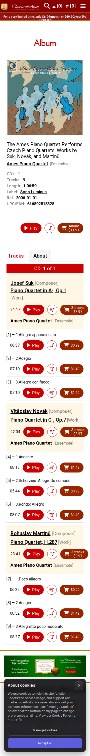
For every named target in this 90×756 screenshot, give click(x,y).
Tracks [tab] (16, 256)
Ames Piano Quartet (27, 163)
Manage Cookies (45, 730)
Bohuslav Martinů (30, 533)
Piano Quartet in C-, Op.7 (38, 420)
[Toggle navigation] (83, 6)
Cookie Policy (62, 715)
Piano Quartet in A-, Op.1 (38, 290)
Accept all (45, 743)
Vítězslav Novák (29, 411)
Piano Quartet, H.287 (33, 542)
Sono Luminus (33, 191)
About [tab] (40, 256)
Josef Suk (22, 283)
